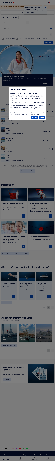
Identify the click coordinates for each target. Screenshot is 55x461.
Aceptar (42, 117)
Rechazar (34, 117)
